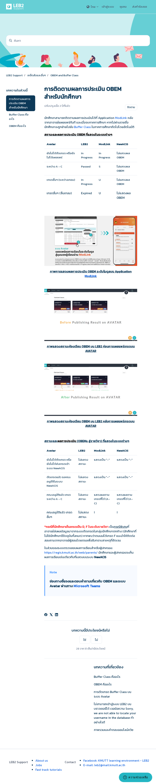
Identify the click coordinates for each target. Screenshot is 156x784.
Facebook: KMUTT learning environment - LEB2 (116, 760)
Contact (70, 762)
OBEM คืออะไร (102, 684)
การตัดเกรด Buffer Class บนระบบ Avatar (112, 694)
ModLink (121, 117)
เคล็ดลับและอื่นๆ (36, 75)
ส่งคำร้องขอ (139, 6)
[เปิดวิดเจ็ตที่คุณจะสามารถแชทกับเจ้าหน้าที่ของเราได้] (135, 777)
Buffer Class (82, 127)
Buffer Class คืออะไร (107, 676)
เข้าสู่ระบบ (108, 6)
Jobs (38, 765)
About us (41, 760)
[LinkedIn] (56, 615)
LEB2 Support (14, 75)
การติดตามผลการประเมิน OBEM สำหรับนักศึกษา (19, 103)
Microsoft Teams (87, 585)
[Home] (15, 7)
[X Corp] (51, 615)
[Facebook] (45, 615)
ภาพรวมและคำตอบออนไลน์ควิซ (113, 729)
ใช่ (84, 639)
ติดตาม (131, 107)
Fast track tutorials (48, 769)
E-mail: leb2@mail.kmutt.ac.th (104, 765)
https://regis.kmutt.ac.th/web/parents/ (71, 552)
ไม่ (96, 639)
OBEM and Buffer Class (64, 75)
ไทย (93, 7)
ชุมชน (123, 6)
